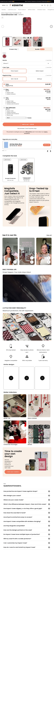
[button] (44, 5)
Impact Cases (8, 12)
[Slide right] (51, 26)
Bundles (4, 9)
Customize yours (12, 9)
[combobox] (27, 63)
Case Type (6, 67)
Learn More (49, 60)
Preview (29, 118)
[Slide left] (2, 26)
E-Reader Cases (41, 9)
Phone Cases (21, 9)
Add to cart (47, 145)
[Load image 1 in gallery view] (7, 42)
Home (2, 12)
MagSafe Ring (7, 75)
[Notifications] (10, 5)
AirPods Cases (31, 9)
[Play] (32, 258)
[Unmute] (15, 262)
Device (5, 60)
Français (42, 5)
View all (49, 235)
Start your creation (13, 472)
